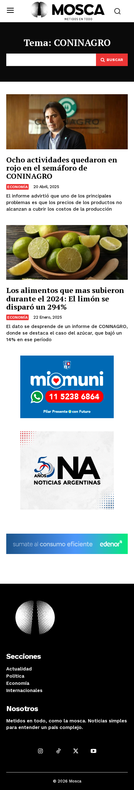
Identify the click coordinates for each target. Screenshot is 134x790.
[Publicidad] (67, 387)
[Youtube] (93, 750)
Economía (17, 187)
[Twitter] (76, 750)
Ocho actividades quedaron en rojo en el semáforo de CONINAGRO (61, 168)
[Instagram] (40, 750)
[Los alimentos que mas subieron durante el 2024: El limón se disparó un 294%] (67, 252)
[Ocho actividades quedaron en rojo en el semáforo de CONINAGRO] (67, 121)
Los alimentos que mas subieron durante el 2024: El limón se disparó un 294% (65, 298)
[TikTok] (58, 750)
